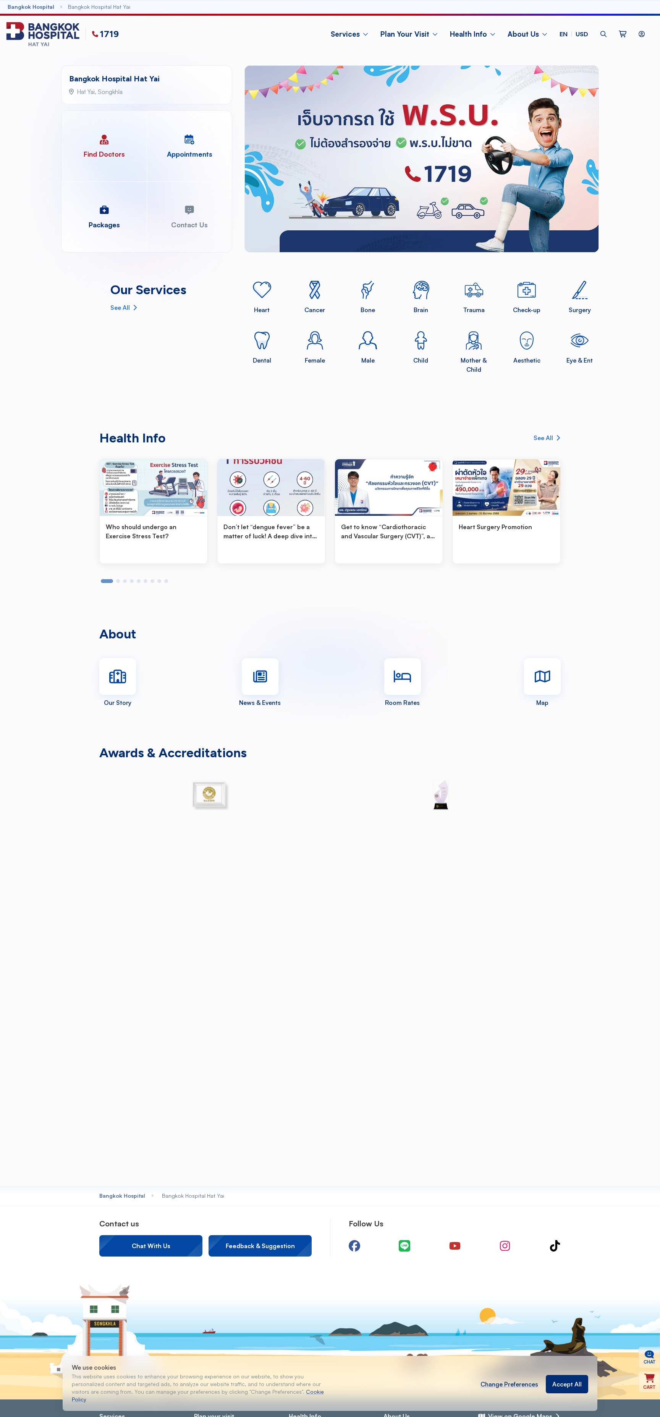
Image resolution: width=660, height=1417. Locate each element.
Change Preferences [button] (509, 1384)
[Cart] (622, 34)
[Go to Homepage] (44, 34)
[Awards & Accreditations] (210, 795)
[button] (573, 34)
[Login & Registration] (641, 34)
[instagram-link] (505, 1246)
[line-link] (404, 1246)
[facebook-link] (354, 1246)
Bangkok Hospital (122, 1195)
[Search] (603, 34)
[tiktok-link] (555, 1246)
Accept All (567, 1384)
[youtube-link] (455, 1246)
